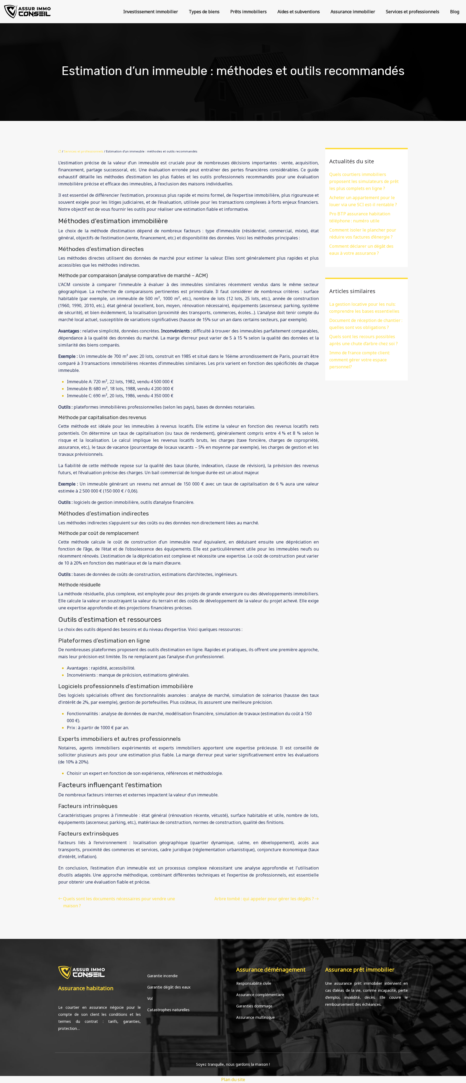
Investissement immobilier (150, 12)
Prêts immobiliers (248, 12)
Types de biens (204, 12)
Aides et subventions (298, 12)
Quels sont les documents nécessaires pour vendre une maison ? (119, 902)
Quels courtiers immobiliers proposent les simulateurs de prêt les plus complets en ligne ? (364, 181)
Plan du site (233, 1079)
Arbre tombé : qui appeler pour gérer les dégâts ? (264, 899)
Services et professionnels (412, 12)
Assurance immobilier (353, 12)
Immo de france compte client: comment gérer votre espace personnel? (359, 360)
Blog (454, 12)
